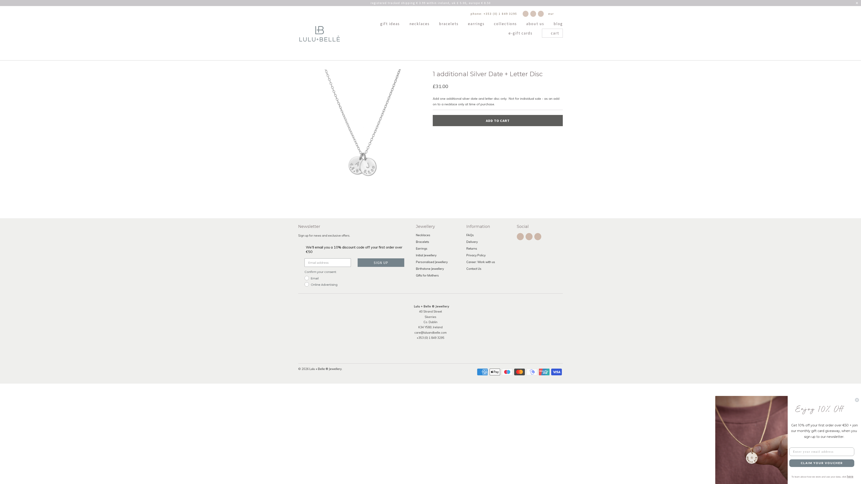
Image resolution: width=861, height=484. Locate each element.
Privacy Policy (476, 255)
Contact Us (473, 268)
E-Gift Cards (521, 33)
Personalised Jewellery (432, 262)
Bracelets (449, 24)
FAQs (470, 235)
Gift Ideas (390, 24)
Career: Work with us (480, 262)
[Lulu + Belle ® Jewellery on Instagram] (533, 14)
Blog (558, 24)
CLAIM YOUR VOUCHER (822, 463)
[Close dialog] (857, 400)
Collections (506, 24)
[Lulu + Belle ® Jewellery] (319, 33)
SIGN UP (381, 262)
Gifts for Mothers (427, 275)
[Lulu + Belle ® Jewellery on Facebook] (525, 14)
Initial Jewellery (426, 255)
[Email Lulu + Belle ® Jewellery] (541, 14)
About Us (535, 24)
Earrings (477, 24)
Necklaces (420, 24)
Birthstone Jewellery (430, 268)
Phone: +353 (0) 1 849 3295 (494, 14)
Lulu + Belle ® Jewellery (325, 369)
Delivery (472, 242)
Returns (471, 248)
